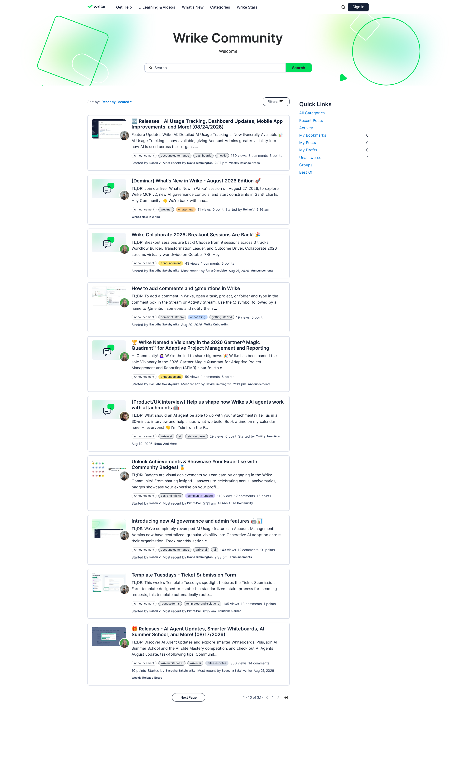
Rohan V (155, 163)
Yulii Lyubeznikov (268, 436)
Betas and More (165, 443)
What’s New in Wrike (146, 217)
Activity (306, 127)
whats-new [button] (185, 209)
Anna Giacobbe (216, 270)
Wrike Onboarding (216, 324)
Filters (272, 102)
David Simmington (200, 163)
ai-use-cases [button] (196, 436)
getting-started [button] (222, 317)
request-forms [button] (170, 603)
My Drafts (334, 150)
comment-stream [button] (172, 317)
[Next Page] (278, 697)
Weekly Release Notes (244, 163)
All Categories (312, 112)
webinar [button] (166, 209)
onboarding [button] (197, 317)
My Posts (334, 142)
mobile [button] (222, 155)
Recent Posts (311, 120)
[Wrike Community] (97, 7)
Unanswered (334, 157)
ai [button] (180, 436)
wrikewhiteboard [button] (172, 663)
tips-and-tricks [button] (171, 495)
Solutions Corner (229, 611)
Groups (305, 164)
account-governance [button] (175, 155)
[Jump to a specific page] (286, 697)
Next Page (188, 697)
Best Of (306, 172)
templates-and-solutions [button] (202, 603)
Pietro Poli (194, 503)
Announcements (262, 270)
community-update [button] (200, 495)
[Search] (343, 7)
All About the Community (235, 503)
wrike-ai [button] (166, 436)
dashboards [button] (203, 155)
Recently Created (115, 102)
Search (298, 67)
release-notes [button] (217, 663)
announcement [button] (171, 263)
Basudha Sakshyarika (164, 270)
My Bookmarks (334, 135)
